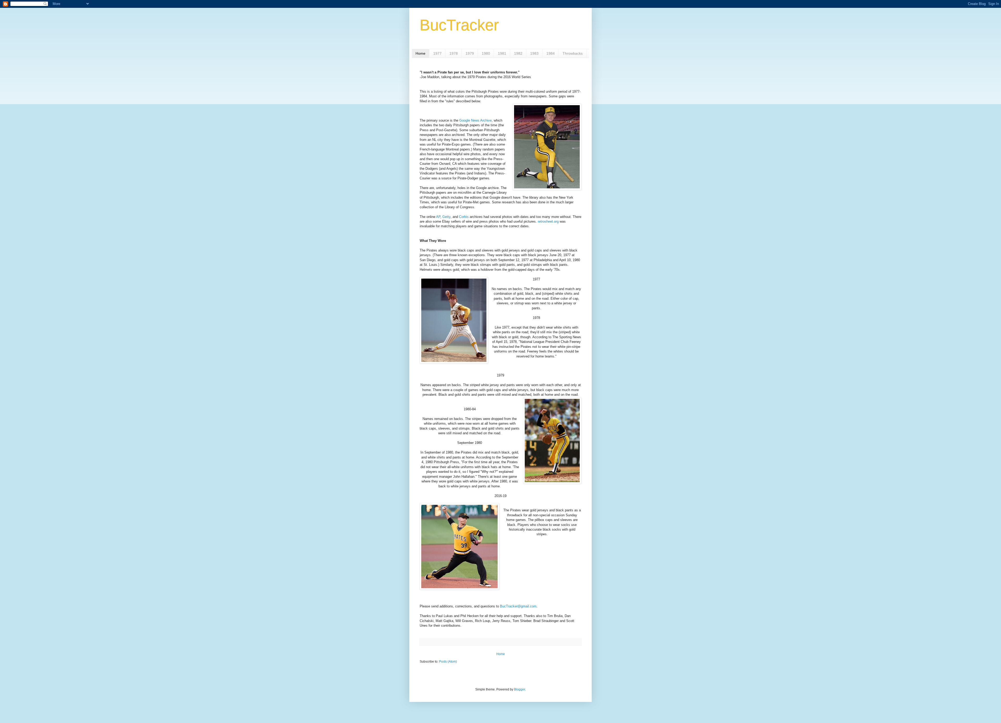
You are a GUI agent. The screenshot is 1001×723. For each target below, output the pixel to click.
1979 (470, 53)
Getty (446, 217)
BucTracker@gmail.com (518, 606)
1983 (534, 53)
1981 (502, 53)
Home (420, 53)
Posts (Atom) (448, 661)
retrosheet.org (548, 221)
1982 (518, 53)
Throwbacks (573, 53)
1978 (453, 53)
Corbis (464, 217)
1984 (550, 53)
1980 (486, 53)
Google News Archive (475, 120)
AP (438, 217)
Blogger (519, 689)
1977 (437, 53)
